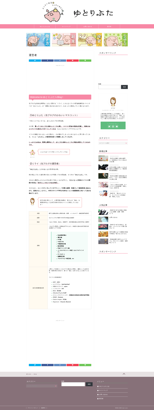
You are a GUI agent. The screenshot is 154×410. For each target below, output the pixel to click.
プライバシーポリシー (33, 407)
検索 (99, 84)
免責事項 (43, 407)
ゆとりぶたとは (45, 26)
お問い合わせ (88, 26)
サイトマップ (66, 26)
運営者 (109, 26)
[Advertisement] (60, 79)
